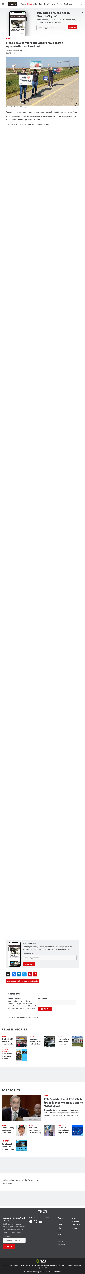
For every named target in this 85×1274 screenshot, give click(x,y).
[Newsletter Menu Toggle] (82, 4)
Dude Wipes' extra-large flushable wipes (7, 1056)
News (9, 38)
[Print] (8, 974)
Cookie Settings (66, 1265)
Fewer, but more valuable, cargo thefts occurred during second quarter (64, 1130)
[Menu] (3, 4)
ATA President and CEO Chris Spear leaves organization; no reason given (63, 1102)
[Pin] (30, 974)
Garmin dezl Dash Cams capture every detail (7, 1146)
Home (46, 1095)
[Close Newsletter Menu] (82, 12)
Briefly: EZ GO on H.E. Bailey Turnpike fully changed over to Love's (8, 1041)
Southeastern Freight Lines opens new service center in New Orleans (63, 1041)
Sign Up (72, 27)
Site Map (44, 1268)
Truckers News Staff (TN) (15, 51)
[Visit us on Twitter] (36, 1221)
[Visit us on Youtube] (40, 1221)
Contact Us (78, 1265)
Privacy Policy (19, 1265)
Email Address (28, 953)
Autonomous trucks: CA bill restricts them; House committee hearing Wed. (36, 1041)
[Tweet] (24, 974)
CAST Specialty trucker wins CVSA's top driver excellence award (8, 1130)
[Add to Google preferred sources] (35, 974)
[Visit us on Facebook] (30, 1221)
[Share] (14, 974)
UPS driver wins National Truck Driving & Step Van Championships (35, 1130)
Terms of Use (7, 1265)
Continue (45, 1009)
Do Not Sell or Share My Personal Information (42, 1265)
